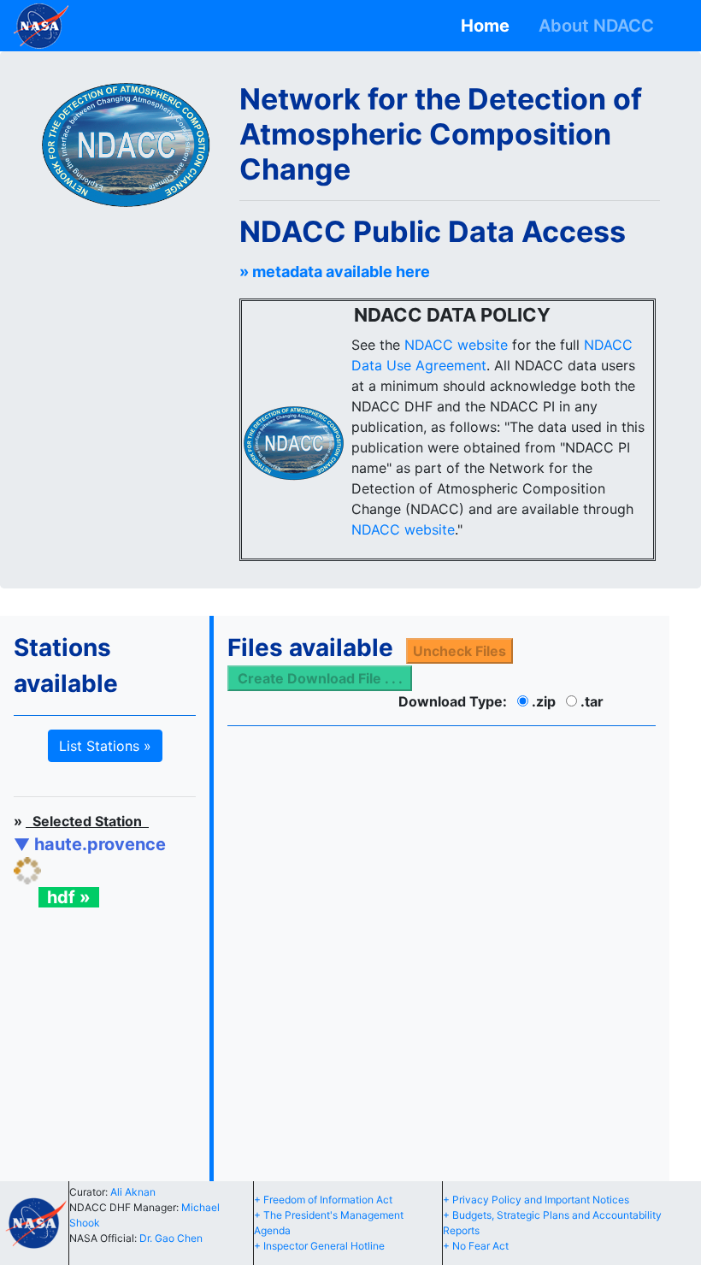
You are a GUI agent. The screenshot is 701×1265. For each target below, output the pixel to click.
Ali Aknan (133, 1191)
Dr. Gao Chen (171, 1238)
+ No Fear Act (476, 1245)
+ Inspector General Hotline (319, 1245)
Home (489, 25)
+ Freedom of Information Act (323, 1199)
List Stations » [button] (105, 745)
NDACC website (456, 344)
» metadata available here (334, 272)
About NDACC (601, 25)
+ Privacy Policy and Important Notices (536, 1199)
